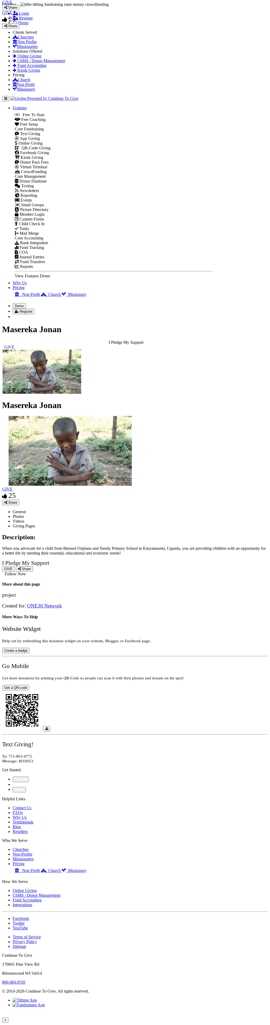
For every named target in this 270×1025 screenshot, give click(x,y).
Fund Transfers (32, 261)
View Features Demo (32, 276)
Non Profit (26, 84)
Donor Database (32, 181)
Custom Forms (31, 219)
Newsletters (28, 190)
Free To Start (32, 114)
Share (12, 502)
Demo (22, 23)
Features (20, 108)
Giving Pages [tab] (24, 526)
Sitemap (19, 946)
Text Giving (29, 133)
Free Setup (28, 124)
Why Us (20, 283)
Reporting (28, 195)
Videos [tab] (18, 521)
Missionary (26, 89)
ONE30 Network (44, 606)
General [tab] (19, 511)
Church (24, 79)
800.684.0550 (13, 982)
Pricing (19, 287)
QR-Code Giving (34, 148)
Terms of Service (27, 937)
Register (25, 18)
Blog (17, 827)
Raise (20, 779)
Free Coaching (33, 119)
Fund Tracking (31, 247)
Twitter (19, 923)
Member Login (31, 214)
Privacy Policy (25, 941)
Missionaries (27, 46)
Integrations (22, 905)
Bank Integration (33, 243)
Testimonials (23, 822)
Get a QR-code (15, 688)
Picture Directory (34, 209)
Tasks (23, 228)
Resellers (20, 831)
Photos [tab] (18, 516)
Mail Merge (28, 233)
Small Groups (32, 205)
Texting (27, 186)
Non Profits (27, 42)
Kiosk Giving (28, 70)
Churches (26, 37)
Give (17, 784)
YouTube (20, 928)
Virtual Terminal (33, 167)
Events (26, 200)
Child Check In (31, 224)
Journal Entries (31, 257)
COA (23, 252)
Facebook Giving (34, 152)
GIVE (7, 489)
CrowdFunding (33, 171)
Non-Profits (22, 854)
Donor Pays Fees (34, 162)
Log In (21, 316)
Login (23, 13)
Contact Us (22, 808)
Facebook (21, 918)
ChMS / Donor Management (40, 60)
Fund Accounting (31, 65)
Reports (26, 266)
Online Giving (28, 56)
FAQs (18, 812)
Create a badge (15, 651)
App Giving (29, 138)
